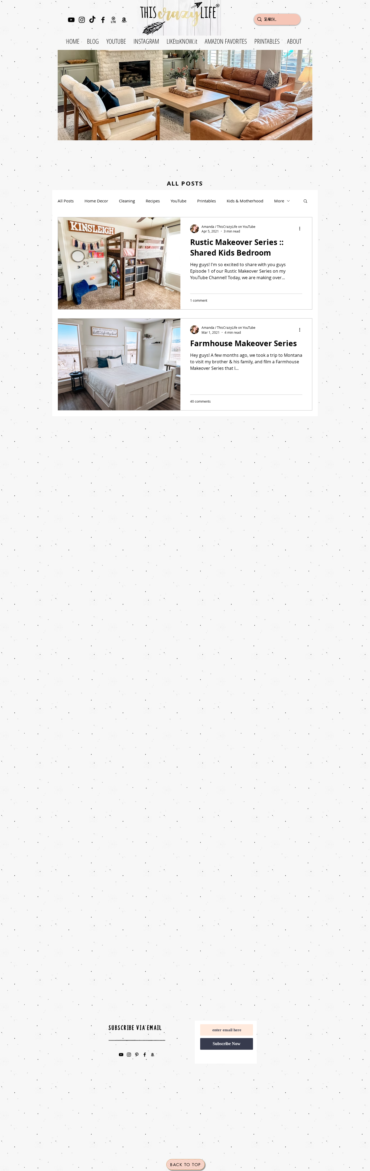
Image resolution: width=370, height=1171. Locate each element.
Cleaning (127, 200)
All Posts (66, 200)
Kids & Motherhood (245, 200)
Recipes (153, 200)
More (279, 200)
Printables (206, 200)
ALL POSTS (185, 183)
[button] (305, 201)
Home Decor (96, 200)
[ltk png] (113, 20)
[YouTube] (71, 20)
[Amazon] (124, 20)
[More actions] (301, 228)
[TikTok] (92, 20)
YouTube (178, 200)
